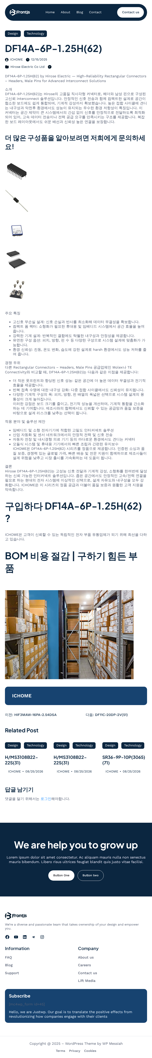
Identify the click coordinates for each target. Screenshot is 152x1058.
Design (13, 33)
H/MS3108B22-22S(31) (21, 759)
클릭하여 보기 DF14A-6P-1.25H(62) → (36, 584)
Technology (35, 33)
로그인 (46, 799)
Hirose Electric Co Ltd (27, 67)
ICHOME (16, 59)
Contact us (130, 12)
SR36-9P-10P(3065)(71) (123, 759)
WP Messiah (112, 1043)
